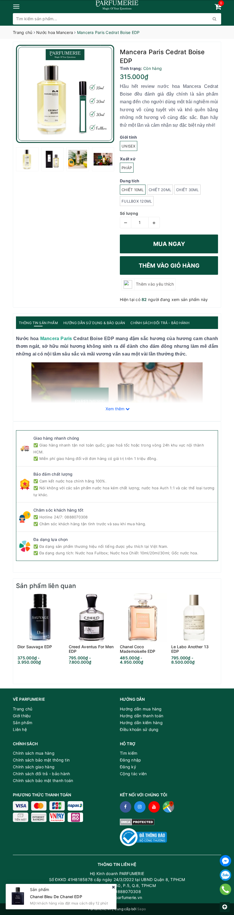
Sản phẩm (22, 722)
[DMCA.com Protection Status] (137, 821)
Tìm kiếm (128, 753)
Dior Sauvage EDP (34, 647)
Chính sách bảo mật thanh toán (43, 780)
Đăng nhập (130, 760)
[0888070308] (225, 889)
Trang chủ (22, 708)
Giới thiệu (22, 715)
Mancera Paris (56, 338)
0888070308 (76, 517)
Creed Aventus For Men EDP (91, 649)
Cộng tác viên (133, 773)
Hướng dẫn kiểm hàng (141, 722)
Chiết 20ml (160, 189)
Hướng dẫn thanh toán (141, 715)
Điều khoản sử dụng (139, 729)
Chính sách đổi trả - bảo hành (41, 773)
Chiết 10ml (133, 189)
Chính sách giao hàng (34, 766)
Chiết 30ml (187, 189)
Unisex (129, 146)
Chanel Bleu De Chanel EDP (56, 896)
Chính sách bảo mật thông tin (41, 760)
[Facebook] (225, 860)
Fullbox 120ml (137, 201)
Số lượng (129, 213)
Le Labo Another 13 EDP (190, 649)
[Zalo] (225, 875)
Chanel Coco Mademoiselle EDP (137, 649)
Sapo (141, 909)
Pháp (127, 167)
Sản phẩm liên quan (46, 585)
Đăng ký (128, 766)
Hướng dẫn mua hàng (141, 708)
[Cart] (218, 7)
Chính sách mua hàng (34, 753)
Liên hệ (20, 729)
